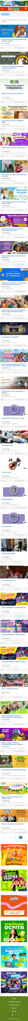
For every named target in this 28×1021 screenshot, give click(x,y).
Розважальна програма (22, 345)
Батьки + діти (6, 345)
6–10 (4, 778)
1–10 (4, 75)
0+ (3, 372)
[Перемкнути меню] (2, 9)
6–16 (4, 724)
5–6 (4, 102)
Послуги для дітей (21, 507)
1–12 (4, 805)
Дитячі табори (20, 805)
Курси (18, 778)
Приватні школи (21, 47)
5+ (3, 697)
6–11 (4, 751)
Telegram (15, 1015)
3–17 (4, 399)
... (7, 837)
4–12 (4, 426)
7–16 (4, 480)
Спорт (18, 561)
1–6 (4, 318)
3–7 (4, 210)
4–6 (4, 129)
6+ (3, 47)
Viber (18, 1015)
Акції (18, 372)
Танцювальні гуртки (21, 426)
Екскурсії (19, 697)
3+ (3, 453)
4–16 (4, 507)
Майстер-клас (20, 453)
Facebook (9, 1015)
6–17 (4, 616)
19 (2, 840)
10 (20, 837)
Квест (18, 588)
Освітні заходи (20, 75)
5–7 (4, 534)
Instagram (12, 1015)
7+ (3, 561)
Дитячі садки (20, 318)
